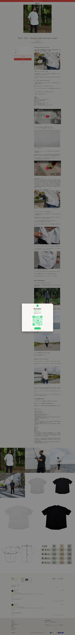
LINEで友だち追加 (37, 328)
